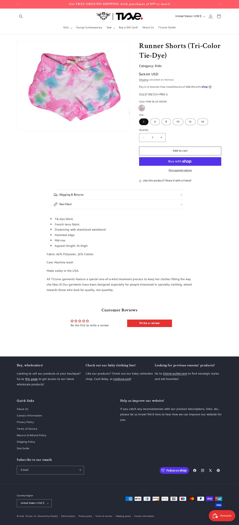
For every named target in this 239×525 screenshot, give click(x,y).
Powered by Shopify (48, 516)
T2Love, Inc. (31, 516)
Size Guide (23, 449)
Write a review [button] (149, 323)
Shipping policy (123, 516)
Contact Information (29, 416)
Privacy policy (85, 516)
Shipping (143, 80)
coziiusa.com (122, 379)
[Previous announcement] (18, 4)
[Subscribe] (80, 470)
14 (202, 122)
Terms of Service (27, 429)
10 (178, 122)
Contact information (144, 516)
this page (31, 379)
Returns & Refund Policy (31, 435)
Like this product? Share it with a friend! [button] (167, 181)
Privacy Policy (25, 422)
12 (190, 122)
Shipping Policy (26, 442)
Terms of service (103, 516)
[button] (21, 16)
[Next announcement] (221, 4)
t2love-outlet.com (175, 373)
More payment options (180, 170)
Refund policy (68, 516)
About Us (22, 409)
